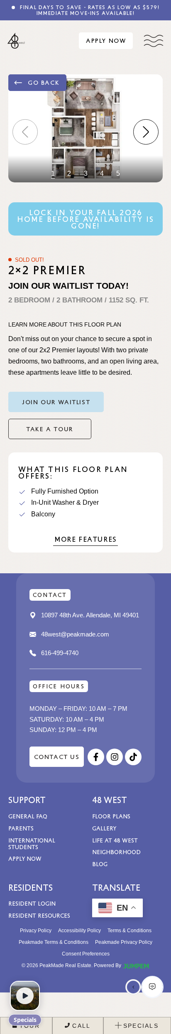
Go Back (43, 82)
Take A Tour (49, 428)
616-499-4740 (59, 653)
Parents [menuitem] (21, 828)
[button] (146, 132)
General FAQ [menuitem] (27, 816)
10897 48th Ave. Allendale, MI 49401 (90, 615)
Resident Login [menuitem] (32, 903)
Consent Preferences (86, 953)
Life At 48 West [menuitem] (115, 840)
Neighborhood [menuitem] (116, 851)
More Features (85, 539)
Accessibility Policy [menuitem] (79, 930)
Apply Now (106, 40)
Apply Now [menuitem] (25, 858)
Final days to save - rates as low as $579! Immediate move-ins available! (89, 10)
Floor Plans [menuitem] (111, 816)
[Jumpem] (136, 965)
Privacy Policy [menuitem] (35, 930)
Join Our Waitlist (56, 401)
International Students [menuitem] (31, 843)
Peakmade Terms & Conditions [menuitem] (53, 942)
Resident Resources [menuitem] (39, 915)
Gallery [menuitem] (104, 828)
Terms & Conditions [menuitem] (129, 930)
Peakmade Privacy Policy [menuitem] (123, 942)
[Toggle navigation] (153, 40)
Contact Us (57, 756)
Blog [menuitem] (99, 863)
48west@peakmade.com (75, 634)
